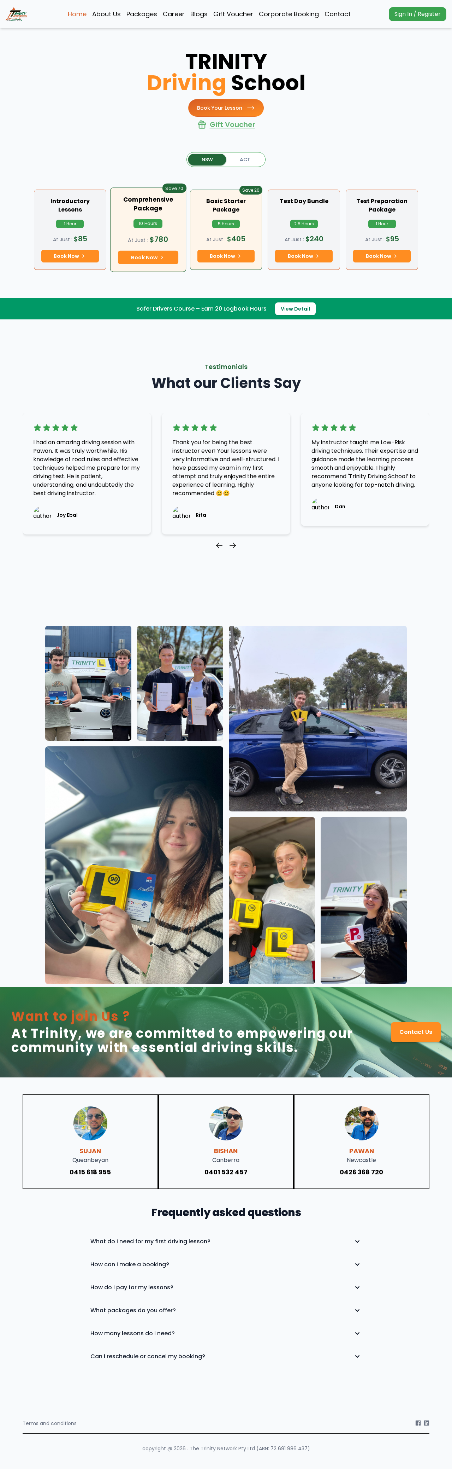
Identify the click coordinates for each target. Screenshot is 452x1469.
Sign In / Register (417, 14)
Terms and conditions (50, 1423)
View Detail (295, 308)
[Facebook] (418, 1423)
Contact (338, 14)
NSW (207, 159)
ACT (245, 159)
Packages (141, 14)
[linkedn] (426, 1423)
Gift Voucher (233, 14)
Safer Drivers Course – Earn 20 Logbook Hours (201, 309)
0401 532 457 (226, 1172)
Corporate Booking (289, 14)
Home (77, 14)
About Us (106, 14)
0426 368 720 (361, 1172)
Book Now (66, 256)
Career (174, 14)
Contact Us (415, 1032)
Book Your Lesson (219, 107)
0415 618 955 (90, 1172)
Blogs (199, 14)
